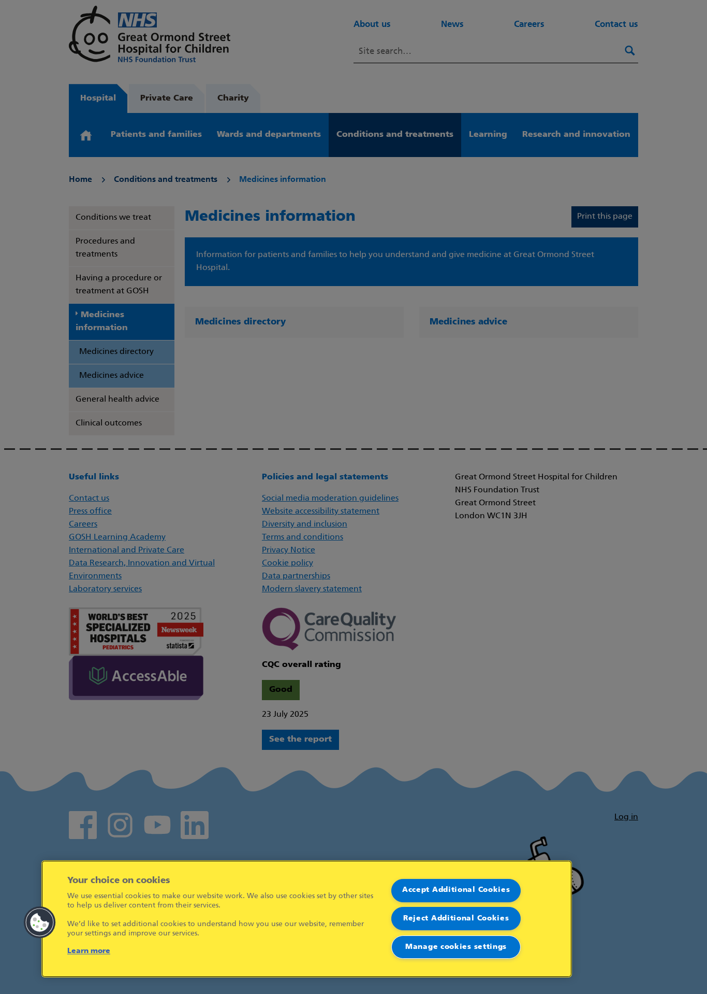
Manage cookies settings (456, 947)
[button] (39, 922)
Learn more (88, 951)
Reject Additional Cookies (456, 918)
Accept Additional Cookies (456, 890)
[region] (306, 918)
